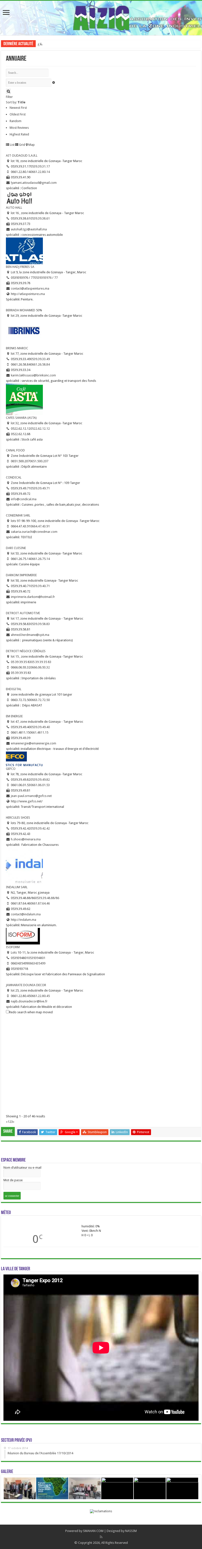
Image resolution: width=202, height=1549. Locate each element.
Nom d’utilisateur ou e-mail (22, 1167)
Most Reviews (19, 127)
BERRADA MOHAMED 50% (24, 310)
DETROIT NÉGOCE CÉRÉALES (26, 651)
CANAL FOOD (15, 450)
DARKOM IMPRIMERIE (21, 575)
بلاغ (40, 44)
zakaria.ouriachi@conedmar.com (34, 532)
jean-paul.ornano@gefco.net (31, 796)
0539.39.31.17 (40, 166)
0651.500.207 (39, 461)
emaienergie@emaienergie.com (33, 743)
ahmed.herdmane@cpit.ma (30, 635)
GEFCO (11, 769)
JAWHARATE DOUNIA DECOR (26, 985)
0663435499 (36, 963)
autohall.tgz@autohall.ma (29, 229)
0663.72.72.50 (40, 700)
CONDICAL (13, 477)
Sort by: (15, 102)
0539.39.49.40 (40, 727)
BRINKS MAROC (17, 348)
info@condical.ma (23, 499)
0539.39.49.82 (40, 779)
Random (15, 121)
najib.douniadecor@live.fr (29, 1001)
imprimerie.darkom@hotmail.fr (33, 597)
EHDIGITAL (13, 689)
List (12, 145)
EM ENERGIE (14, 716)
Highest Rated (19, 134)
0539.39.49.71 (40, 488)
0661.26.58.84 (40, 364)
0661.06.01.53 (40, 785)
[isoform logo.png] (23, 936)
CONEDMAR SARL (18, 515)
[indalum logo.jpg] (24, 866)
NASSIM (131, 1531)
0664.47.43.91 (40, 526)
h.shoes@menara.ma (26, 839)
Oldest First (18, 114)
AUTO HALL (14, 207)
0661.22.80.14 (40, 172)
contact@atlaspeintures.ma (30, 288)
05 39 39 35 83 (41, 662)
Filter (9, 97)
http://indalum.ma (23, 920)
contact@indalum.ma (26, 914)
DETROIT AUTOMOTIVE (23, 613)
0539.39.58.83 (40, 624)
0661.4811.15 (39, 732)
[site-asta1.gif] (24, 399)
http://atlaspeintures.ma (28, 294)
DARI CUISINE (16, 548)
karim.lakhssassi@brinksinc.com (33, 375)
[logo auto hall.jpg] (19, 198)
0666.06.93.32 (40, 667)
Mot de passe (13, 1180)
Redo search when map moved (31, 1012)
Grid (21, 145)
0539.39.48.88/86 (47, 898)
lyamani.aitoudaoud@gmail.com (34, 182)
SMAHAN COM (93, 1531)
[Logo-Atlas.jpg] (24, 251)
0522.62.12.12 (40, 428)
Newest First (18, 108)
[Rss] (101, 1537)
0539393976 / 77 (46, 277)
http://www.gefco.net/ (27, 801)
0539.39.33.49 (40, 359)
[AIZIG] (101, 17)
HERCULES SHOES (18, 817)
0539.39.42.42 (40, 828)
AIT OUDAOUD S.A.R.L (21, 155)
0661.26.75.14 (40, 559)
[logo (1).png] (24, 758)
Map (31, 145)
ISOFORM (13, 947)
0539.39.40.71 (40, 586)
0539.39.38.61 (40, 218)
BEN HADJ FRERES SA (20, 267)
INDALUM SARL (17, 887)
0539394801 (36, 958)
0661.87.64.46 (40, 903)
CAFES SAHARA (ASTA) (21, 418)
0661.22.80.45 (40, 996)
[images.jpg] (24, 332)
